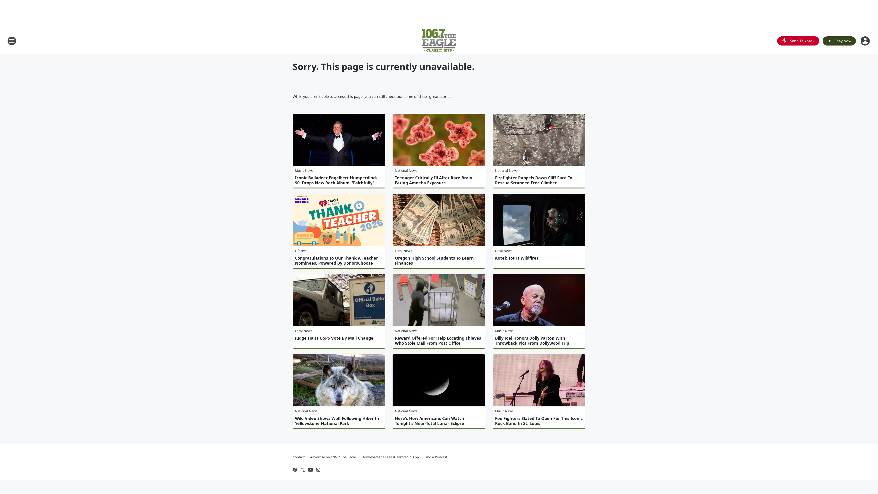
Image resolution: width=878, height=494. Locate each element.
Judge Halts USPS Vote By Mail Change (334, 338)
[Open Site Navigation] (11, 41)
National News (406, 170)
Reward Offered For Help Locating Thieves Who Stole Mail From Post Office (438, 341)
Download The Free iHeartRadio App (390, 457)
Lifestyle (301, 251)
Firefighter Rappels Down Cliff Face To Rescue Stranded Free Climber (533, 180)
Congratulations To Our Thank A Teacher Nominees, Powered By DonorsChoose (336, 260)
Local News (403, 251)
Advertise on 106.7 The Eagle (333, 457)
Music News (304, 170)
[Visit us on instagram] (318, 470)
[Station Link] (439, 41)
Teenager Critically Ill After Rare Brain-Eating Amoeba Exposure (434, 180)
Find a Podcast (435, 457)
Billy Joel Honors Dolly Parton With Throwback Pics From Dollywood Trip (532, 341)
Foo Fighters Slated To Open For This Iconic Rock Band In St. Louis (539, 421)
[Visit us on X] (302, 470)
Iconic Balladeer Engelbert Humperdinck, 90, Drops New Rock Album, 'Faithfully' (337, 180)
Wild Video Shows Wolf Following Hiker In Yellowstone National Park (337, 421)
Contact (299, 457)
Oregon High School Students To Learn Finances (434, 260)
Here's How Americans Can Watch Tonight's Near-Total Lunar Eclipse (429, 421)
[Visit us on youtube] (310, 470)
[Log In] (866, 41)
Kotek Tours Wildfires (516, 257)
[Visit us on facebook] (295, 470)
